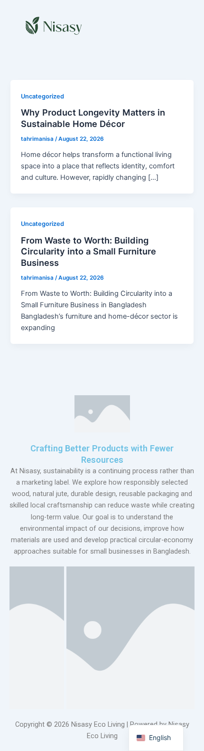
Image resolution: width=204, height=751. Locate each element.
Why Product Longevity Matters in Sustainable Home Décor (93, 118)
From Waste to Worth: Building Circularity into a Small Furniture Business (88, 251)
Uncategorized (42, 96)
